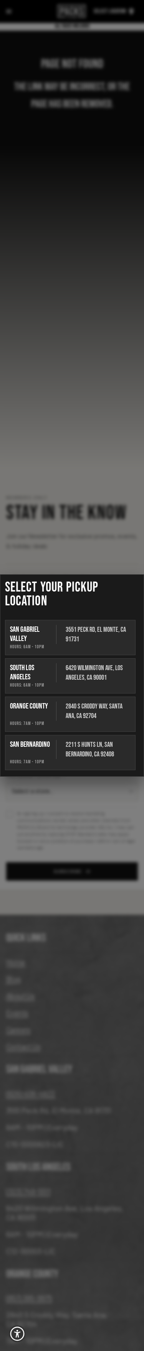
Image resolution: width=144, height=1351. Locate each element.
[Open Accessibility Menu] (17, 1334)
